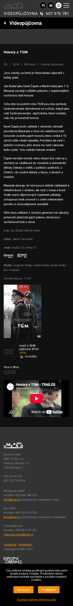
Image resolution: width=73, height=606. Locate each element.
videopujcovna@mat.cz (18, 534)
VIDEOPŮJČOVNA (21, 13)
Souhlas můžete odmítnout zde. (36, 599)
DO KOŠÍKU (31, 356)
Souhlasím (49, 589)
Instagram (25, 544)
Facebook (10, 544)
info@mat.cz (12, 499)
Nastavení (23, 589)
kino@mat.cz (12, 517)
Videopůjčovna (24, 23)
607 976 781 (57, 14)
